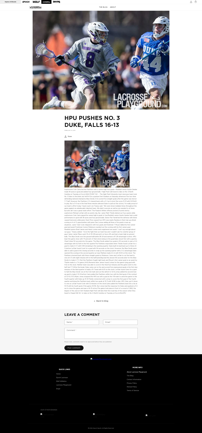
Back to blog (102, 301)
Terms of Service (133, 390)
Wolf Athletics (61, 381)
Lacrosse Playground (63, 385)
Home (58, 374)
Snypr (58, 389)
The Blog (130, 376)
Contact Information (134, 379)
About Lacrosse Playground (137, 372)
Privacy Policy (132, 383)
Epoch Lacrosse (62, 377)
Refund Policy (132, 387)
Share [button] (70, 136)
